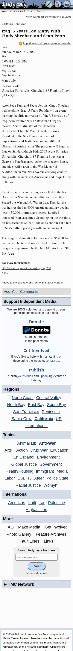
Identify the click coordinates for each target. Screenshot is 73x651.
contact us (52, 360)
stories (25, 376)
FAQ (9, 527)
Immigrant (45, 471)
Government (50, 464)
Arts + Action (16, 450)
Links (48, 541)
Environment (48, 457)
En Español (23, 457)
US (59, 418)
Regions (11, 389)
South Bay (56, 404)
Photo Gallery (19, 534)
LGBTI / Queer (30, 478)
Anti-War (21, 23)
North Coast (23, 397)
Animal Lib (26, 443)
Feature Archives (51, 534)
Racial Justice (28, 485)
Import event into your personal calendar (47, 43)
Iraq (42, 502)
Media (62, 471)
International (36, 425)
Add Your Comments (21, 291)
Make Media (29, 527)
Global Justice (24, 464)
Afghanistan (36, 509)
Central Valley (48, 397)
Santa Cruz (21, 418)
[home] (35, 4)
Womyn (50, 485)
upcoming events (50, 376)
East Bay (36, 404)
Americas (16, 502)
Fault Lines (29, 541)
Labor (9, 478)
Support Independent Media (29, 301)
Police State (57, 478)
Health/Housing (19, 471)
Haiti (32, 502)
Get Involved (56, 527)
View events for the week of (48, 16)
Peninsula (51, 411)
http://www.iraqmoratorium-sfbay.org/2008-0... (26, 270)
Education (59, 450)
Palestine (56, 502)
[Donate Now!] (36, 330)
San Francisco (26, 411)
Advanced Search (36, 573)
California (7, 23)
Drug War (39, 450)
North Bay (16, 404)
